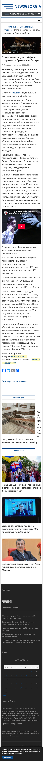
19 (16, 684)
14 (26, 680)
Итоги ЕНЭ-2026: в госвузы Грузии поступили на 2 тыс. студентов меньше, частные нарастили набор (21, 641)
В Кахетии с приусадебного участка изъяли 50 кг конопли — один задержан (19, 617)
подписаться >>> (19, 356)
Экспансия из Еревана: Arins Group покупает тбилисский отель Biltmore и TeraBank (18, 623)
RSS (3, 647)
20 (21, 684)
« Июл (4, 695)
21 (26, 684)
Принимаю (7, 757)
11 (11, 680)
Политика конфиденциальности (30, 745)
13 (21, 680)
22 (31, 684)
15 (31, 680)
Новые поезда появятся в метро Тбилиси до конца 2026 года (20, 629)
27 (21, 688)
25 (11, 688)
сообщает (15, 92)
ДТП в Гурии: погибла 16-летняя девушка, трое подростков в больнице (18, 635)
